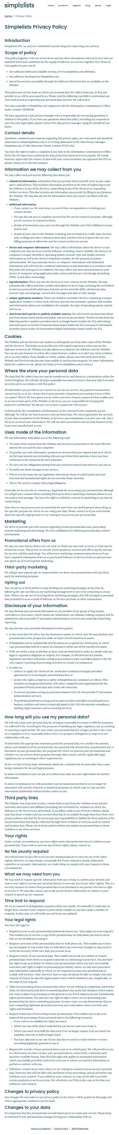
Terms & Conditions (41, 1128)
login (108, 5)
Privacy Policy (61, 1128)
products (63, 5)
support (77, 5)
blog (87, 5)
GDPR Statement (80, 1128)
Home (8, 16)
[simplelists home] (19, 5)
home (51, 5)
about (98, 5)
